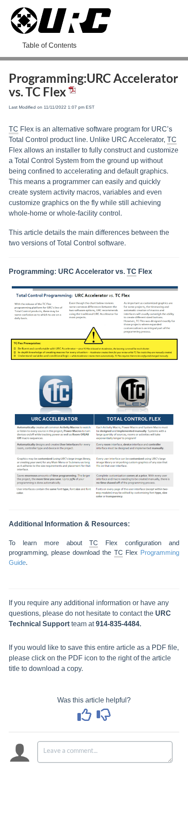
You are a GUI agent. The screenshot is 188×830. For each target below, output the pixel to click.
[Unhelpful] (103, 717)
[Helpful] (85, 717)
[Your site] (61, 11)
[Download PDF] (71, 91)
